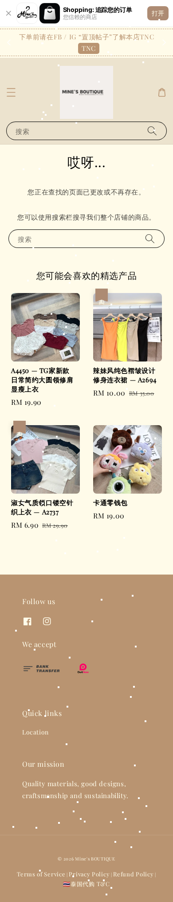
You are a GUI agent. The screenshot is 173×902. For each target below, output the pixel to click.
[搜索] (152, 130)
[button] (11, 92)
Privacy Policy (89, 874)
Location (35, 732)
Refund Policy (133, 874)
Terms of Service (41, 874)
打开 (158, 13)
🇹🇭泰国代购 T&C (86, 883)
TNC (89, 48)
